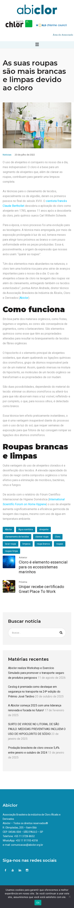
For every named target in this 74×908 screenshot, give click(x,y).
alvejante (43, 529)
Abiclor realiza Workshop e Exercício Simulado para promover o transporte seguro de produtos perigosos (36, 672)
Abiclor (24, 297)
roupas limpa (11, 551)
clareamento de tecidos (17, 536)
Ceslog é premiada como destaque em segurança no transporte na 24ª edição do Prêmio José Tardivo (34, 691)
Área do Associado (63, 34)
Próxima (23, 582)
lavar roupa (10, 544)
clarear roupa (41, 536)
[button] (37, 44)
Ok (38, 902)
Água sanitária (25, 529)
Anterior (23, 557)
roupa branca (43, 544)
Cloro (57, 536)
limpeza (26, 544)
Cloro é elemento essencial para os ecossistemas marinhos (43, 567)
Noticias (7, 154)
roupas (59, 544)
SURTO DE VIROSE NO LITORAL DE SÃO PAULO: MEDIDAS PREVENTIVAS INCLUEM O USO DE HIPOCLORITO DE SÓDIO (37, 729)
